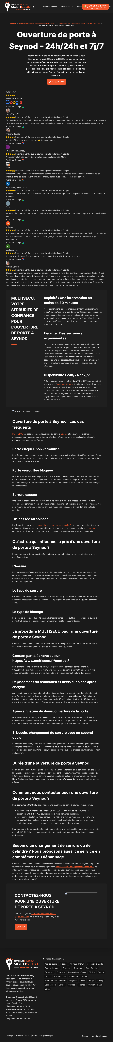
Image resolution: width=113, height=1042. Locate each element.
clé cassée (90, 528)
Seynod (64, 434)
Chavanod (78, 968)
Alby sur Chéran (77, 964)
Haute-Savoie (60, 976)
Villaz (47, 989)
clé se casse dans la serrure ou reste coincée (52, 525)
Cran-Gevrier (91, 968)
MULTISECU (17, 434)
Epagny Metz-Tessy (77, 972)
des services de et (75, 867)
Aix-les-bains (51, 964)
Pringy (91, 981)
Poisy (82, 981)
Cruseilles (49, 972)
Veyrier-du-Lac (95, 985)
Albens (63, 964)
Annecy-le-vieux (52, 968)
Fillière (92, 972)
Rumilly (100, 981)
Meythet (73, 981)
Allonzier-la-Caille (95, 964)
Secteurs (85, 1036)
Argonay (66, 968)
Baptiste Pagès (47, 1036)
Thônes (81, 985)
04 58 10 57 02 (23, 1006)
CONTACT (21, 927)
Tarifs (79, 7)
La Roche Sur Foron (78, 976)
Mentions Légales (99, 1036)
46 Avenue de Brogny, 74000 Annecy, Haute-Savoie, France (21, 1000)
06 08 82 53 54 (23, 1019)
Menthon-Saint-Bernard (55, 981)
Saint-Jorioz (50, 985)
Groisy (48, 976)
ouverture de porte (64, 384)
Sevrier (62, 985)
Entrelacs (61, 972)
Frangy (101, 972)
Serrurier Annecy (50, 7)
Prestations (65, 7)
